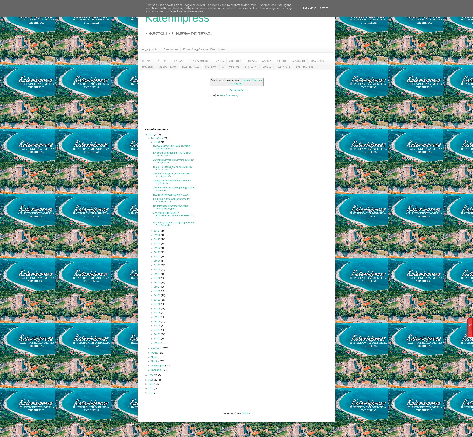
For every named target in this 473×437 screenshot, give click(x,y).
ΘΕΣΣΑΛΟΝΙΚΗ (199, 61)
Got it (324, 8)
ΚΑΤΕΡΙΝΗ (162, 61)
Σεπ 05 (157, 325)
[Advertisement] (172, 99)
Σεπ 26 (157, 235)
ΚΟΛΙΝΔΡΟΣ (317, 61)
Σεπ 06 (157, 321)
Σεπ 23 (157, 248)
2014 (151, 384)
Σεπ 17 (157, 274)
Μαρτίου (155, 361)
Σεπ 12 (157, 295)
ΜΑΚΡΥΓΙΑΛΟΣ (168, 67)
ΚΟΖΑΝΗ (147, 67)
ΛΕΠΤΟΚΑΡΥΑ (230, 67)
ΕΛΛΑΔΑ (179, 61)
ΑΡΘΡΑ (266, 67)
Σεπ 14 (157, 287)
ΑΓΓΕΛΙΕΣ (251, 67)
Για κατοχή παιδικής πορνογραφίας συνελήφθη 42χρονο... (170, 207)
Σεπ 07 (157, 317)
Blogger (246, 413)
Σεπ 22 (157, 252)
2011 (151, 392)
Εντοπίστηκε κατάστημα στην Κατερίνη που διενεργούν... (172, 154)
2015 (151, 379)
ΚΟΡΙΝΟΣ (211, 67)
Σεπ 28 (157, 142)
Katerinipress (177, 18)
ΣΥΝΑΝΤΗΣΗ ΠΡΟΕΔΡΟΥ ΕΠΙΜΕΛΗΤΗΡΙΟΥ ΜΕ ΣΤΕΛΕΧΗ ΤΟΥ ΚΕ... (173, 216)
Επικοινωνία (171, 49)
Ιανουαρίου (157, 370)
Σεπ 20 (157, 261)
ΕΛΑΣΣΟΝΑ (283, 67)
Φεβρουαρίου (158, 365)
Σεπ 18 (157, 269)
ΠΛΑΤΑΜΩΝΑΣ (191, 67)
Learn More (309, 8)
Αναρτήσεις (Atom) (229, 95)
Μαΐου (154, 357)
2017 (151, 134)
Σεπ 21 (157, 256)
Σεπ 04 (157, 330)
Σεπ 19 (157, 265)
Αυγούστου (157, 348)
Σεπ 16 (157, 278)
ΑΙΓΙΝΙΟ (281, 61)
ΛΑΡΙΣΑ (266, 61)
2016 (151, 375)
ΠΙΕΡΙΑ (146, 61)
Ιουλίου (155, 353)
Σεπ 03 (157, 334)
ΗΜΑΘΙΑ (219, 61)
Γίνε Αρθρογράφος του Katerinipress (204, 49)
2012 (151, 388)
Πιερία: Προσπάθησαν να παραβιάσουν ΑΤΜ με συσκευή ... (172, 168)
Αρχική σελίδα (150, 49)
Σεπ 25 (157, 239)
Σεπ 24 (157, 243)
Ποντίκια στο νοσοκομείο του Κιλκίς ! (171, 194)
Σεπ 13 (157, 291)
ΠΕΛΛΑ (252, 61)
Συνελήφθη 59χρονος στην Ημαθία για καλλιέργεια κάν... (172, 175)
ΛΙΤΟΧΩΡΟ (236, 61)
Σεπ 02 (157, 338)
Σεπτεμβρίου (157, 138)
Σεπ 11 (157, 300)
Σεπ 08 (157, 312)
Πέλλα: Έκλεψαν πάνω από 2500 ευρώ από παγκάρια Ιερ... (172, 147)
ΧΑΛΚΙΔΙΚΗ (298, 61)
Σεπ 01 (157, 343)
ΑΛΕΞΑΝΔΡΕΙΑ (304, 67)
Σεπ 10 (157, 304)
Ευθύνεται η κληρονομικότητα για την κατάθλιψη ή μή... (171, 200)
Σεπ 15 (157, 282)
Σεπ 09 (157, 308)
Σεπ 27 (157, 230)
